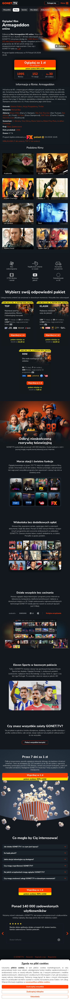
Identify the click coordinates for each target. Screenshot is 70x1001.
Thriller (41, 106)
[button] (2, 933)
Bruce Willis (14, 113)
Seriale (24, 10)
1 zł (18, 48)
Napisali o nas (40, 957)
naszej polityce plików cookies (38, 982)
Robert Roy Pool (49, 121)
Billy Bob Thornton (42, 113)
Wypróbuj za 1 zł (35, 775)
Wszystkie (7, 10)
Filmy (16, 10)
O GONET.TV (19, 957)
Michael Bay (16, 110)
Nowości (29, 957)
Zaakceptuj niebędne (35, 991)
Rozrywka (56, 10)
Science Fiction (16, 106)
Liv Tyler (21, 115)
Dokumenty (45, 10)
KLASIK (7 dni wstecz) (15, 141)
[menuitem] (61, 46)
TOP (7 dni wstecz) (32, 141)
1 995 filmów (33, 39)
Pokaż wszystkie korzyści (35, 742)
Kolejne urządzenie (53, 613)
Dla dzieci (34, 10)
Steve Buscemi (8, 118)
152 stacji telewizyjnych (11, 41)
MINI (4, 141)
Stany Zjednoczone (14, 126)
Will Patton (45, 115)
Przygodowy (32, 106)
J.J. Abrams (16, 121)
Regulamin (52, 957)
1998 (18, 130)
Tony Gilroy (26, 121)
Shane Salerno (37, 121)
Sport (66, 10)
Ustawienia (35, 996)
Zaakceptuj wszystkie (35, 987)
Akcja (25, 106)
